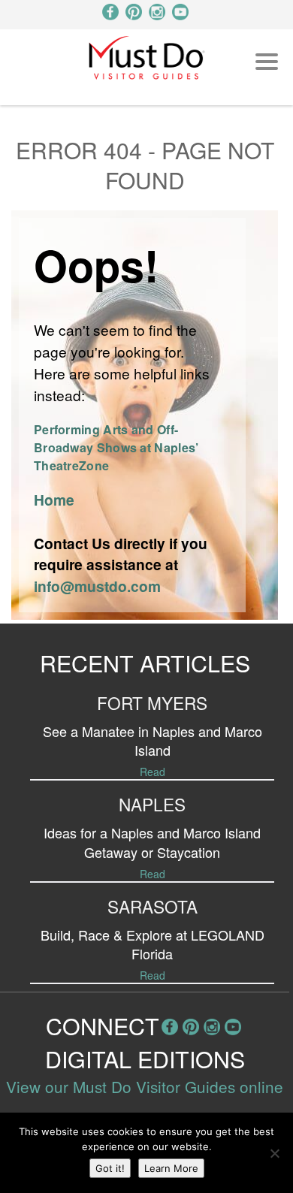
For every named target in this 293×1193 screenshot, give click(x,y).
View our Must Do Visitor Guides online (144, 1086)
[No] (274, 1153)
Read (152, 771)
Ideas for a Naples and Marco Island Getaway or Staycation (152, 842)
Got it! (110, 1168)
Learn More (171, 1168)
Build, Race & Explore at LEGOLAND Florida (152, 944)
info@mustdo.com (97, 585)
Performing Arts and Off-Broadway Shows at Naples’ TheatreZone (116, 447)
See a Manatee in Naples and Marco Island (152, 740)
